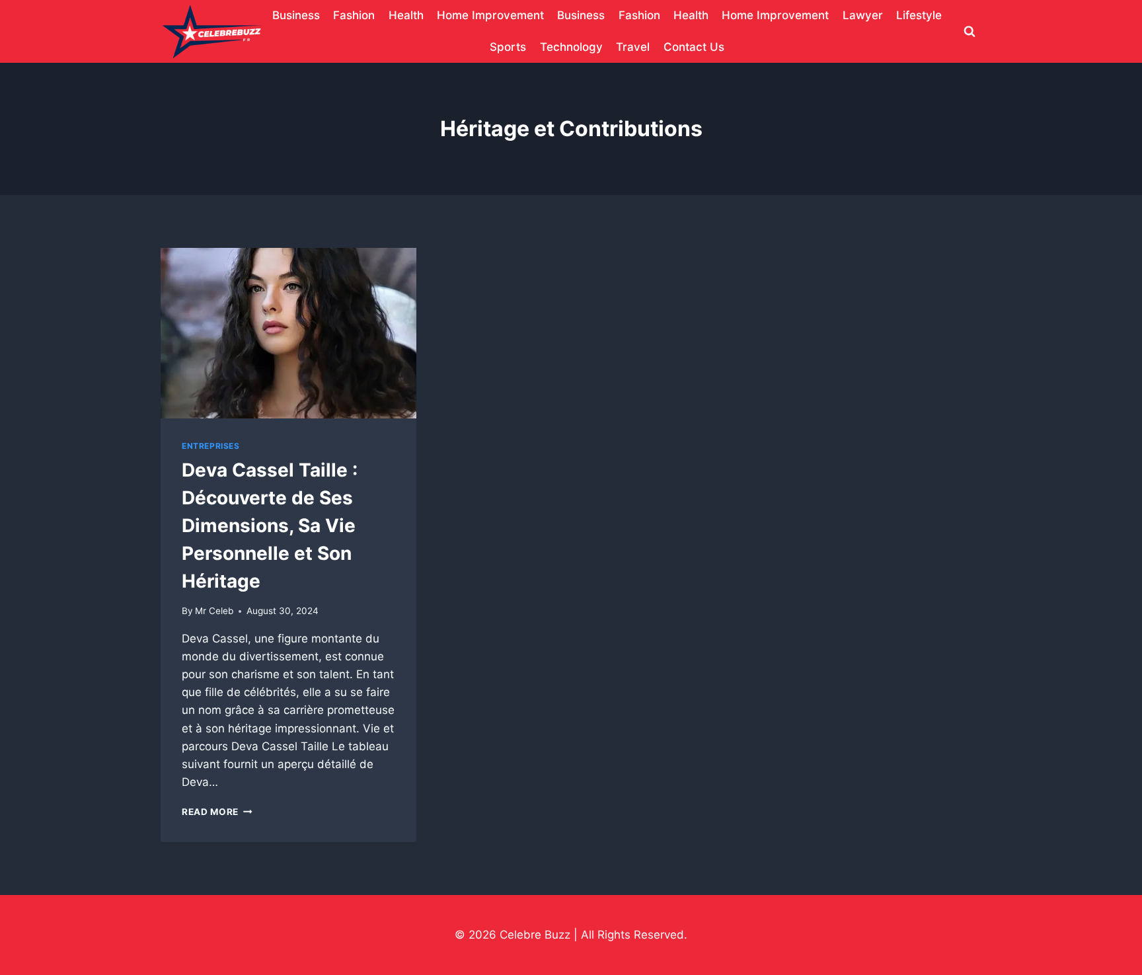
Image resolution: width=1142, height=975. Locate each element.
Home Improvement (490, 15)
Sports (508, 47)
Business (296, 15)
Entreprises (211, 446)
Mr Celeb (214, 610)
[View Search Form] (969, 32)
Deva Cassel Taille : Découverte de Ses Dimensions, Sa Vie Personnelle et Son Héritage (270, 525)
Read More (217, 811)
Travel (633, 47)
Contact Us (694, 47)
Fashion (354, 15)
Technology (571, 47)
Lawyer (863, 15)
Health (406, 15)
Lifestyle (919, 15)
